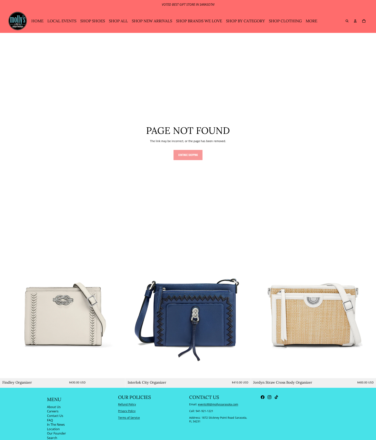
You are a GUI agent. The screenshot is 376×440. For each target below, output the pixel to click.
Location (53, 429)
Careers (53, 411)
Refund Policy (127, 404)
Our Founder (56, 433)
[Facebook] (262, 397)
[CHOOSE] (369, 372)
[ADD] (119, 372)
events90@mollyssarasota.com (218, 404)
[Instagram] (269, 397)
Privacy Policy (127, 411)
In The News (56, 424)
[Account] (355, 21)
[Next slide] (119, 315)
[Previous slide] (6, 315)
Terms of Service (129, 417)
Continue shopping (188, 155)
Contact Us (55, 415)
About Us (54, 407)
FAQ (50, 420)
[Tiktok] (276, 397)
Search (52, 437)
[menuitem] (311, 21)
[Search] (347, 21)
